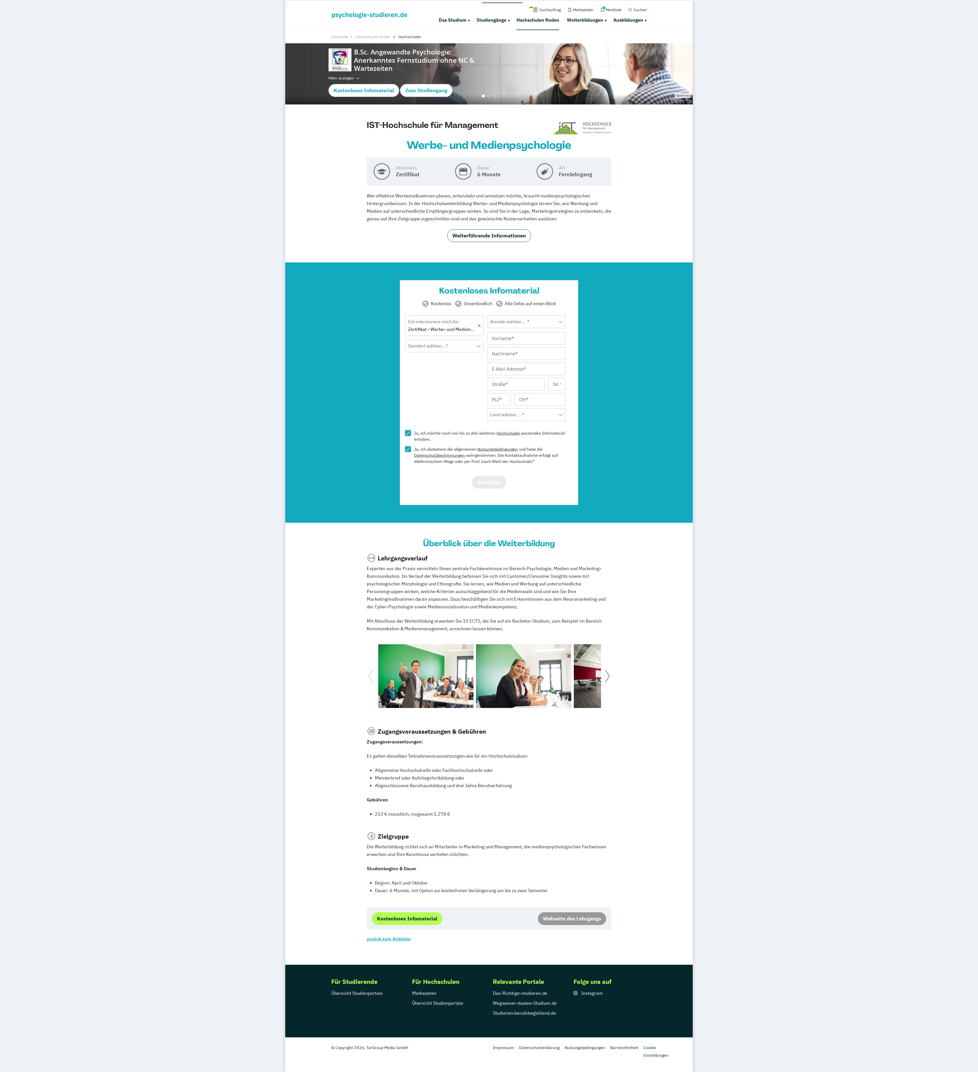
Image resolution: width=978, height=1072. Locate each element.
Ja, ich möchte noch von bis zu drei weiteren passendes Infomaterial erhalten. (489, 436)
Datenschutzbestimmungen (439, 455)
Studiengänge (491, 20)
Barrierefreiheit (624, 1047)
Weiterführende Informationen (489, 235)
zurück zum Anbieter (389, 939)
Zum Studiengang (426, 90)
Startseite (339, 36)
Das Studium (452, 20)
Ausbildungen (628, 20)
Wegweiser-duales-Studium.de (525, 1003)
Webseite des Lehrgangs (572, 918)
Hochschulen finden (538, 20)
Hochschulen (508, 433)
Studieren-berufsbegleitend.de (524, 1013)
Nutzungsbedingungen (497, 449)
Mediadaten (424, 993)
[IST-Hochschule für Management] (582, 128)
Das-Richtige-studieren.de (520, 993)
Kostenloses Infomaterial (364, 90)
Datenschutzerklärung (539, 1047)
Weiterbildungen (585, 20)
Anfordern (489, 482)
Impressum (503, 1047)
